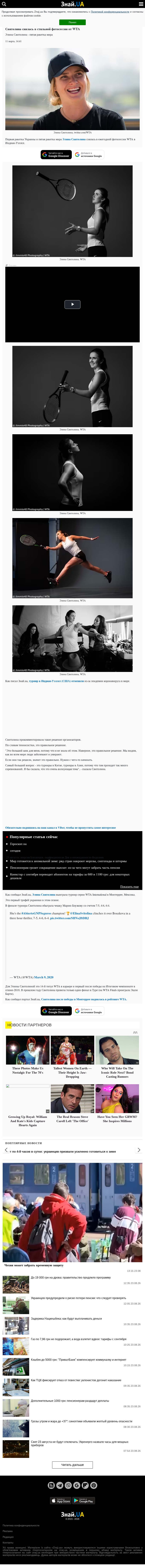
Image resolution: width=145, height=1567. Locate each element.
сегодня (15, 851)
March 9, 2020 (43, 977)
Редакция (8, 1536)
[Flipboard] (85, 1485)
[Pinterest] (93, 1485)
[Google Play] (83, 1500)
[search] (4, 4)
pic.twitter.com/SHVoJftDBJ (69, 918)
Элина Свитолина (74, 139)
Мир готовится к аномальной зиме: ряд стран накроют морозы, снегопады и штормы (68, 861)
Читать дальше (72, 1465)
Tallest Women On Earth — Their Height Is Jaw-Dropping (72, 1072)
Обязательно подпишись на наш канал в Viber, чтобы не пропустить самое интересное (60, 827)
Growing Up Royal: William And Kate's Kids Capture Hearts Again (27, 1121)
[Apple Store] (61, 1500)
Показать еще (129, 886)
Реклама (8, 1531)
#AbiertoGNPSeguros (36, 913)
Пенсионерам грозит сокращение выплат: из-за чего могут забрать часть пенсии (65, 868)
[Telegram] (59, 1485)
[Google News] (76, 1485)
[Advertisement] (72, 710)
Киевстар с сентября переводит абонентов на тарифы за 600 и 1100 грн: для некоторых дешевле (70, 876)
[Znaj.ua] (72, 4)
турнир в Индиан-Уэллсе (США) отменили (56, 681)
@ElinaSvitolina (81, 913)
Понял (72, 22)
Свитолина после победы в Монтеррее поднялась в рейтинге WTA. (84, 999)
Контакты (8, 1542)
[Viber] (68, 1485)
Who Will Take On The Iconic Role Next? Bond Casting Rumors (117, 1072)
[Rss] (51, 1485)
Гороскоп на (18, 844)
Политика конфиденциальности (21, 1525)
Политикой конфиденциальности (110, 11)
